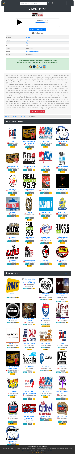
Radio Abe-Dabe (12, 318)
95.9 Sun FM (12, 189)
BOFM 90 (46, 260)
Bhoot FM (62, 318)
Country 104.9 (62, 212)
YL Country (29, 212)
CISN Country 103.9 (29, 166)
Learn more (39, 452)
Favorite (40, 29)
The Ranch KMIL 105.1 (29, 283)
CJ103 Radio (12, 260)
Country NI (12, 343)
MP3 (27, 43)
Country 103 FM (62, 141)
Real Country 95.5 (29, 237)
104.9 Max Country (29, 343)
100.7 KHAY (12, 416)
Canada (28, 37)
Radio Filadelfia (29, 366)
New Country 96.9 (62, 166)
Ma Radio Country (62, 189)
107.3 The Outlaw (62, 416)
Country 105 (12, 212)
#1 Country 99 (46, 318)
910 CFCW (46, 166)
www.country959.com (32, 51)
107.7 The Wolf (12, 391)
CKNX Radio (12, 237)
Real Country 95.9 (29, 189)
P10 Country (45, 366)
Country (28, 40)
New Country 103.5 (62, 260)
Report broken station (37, 111)
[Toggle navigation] (69, 3)
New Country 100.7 (45, 212)
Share (32, 29)
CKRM (12, 141)
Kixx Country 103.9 (12, 166)
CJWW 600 (45, 189)
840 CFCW (46, 141)
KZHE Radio (62, 366)
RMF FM (12, 293)
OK (33, 452)
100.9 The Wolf (45, 343)
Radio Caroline (45, 416)
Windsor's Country (29, 260)
